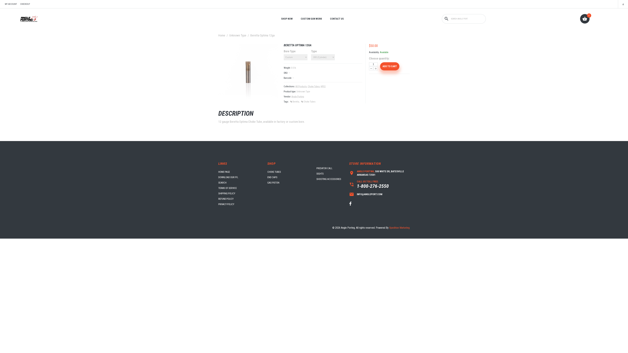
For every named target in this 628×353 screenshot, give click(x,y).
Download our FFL (228, 177)
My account (11, 4)
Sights (320, 173)
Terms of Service (227, 188)
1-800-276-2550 (373, 186)
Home (221, 35)
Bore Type (290, 51)
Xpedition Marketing (399, 227)
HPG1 (323, 86)
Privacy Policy (226, 204)
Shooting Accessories (328, 179)
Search (222, 182)
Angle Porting (297, 96)
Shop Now (287, 18)
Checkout (25, 4)
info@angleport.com (369, 194)
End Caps (272, 177)
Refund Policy (226, 198)
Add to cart (390, 66)
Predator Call (324, 168)
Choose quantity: (379, 58)
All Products (301, 86)
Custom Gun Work (311, 18)
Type (314, 51)
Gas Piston (273, 182)
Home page (224, 171)
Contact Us (337, 18)
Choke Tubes (314, 86)
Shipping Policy (226, 193)
